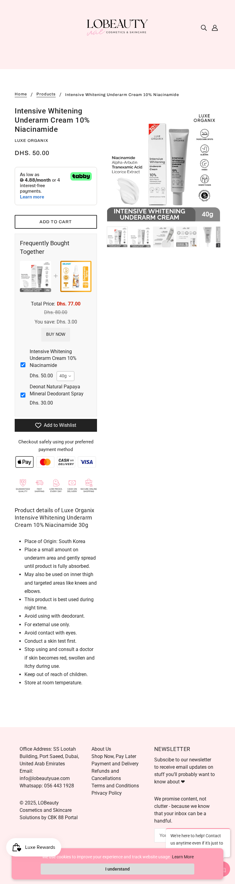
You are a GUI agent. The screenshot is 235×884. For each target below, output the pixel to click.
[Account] (214, 27)
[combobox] (65, 376)
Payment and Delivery (115, 764)
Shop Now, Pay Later (113, 756)
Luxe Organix (31, 141)
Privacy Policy (106, 793)
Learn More (183, 856)
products (46, 94)
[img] (203, 27)
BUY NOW (55, 334)
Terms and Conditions (115, 786)
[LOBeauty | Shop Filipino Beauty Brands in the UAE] (117, 27)
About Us (101, 749)
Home (21, 94)
